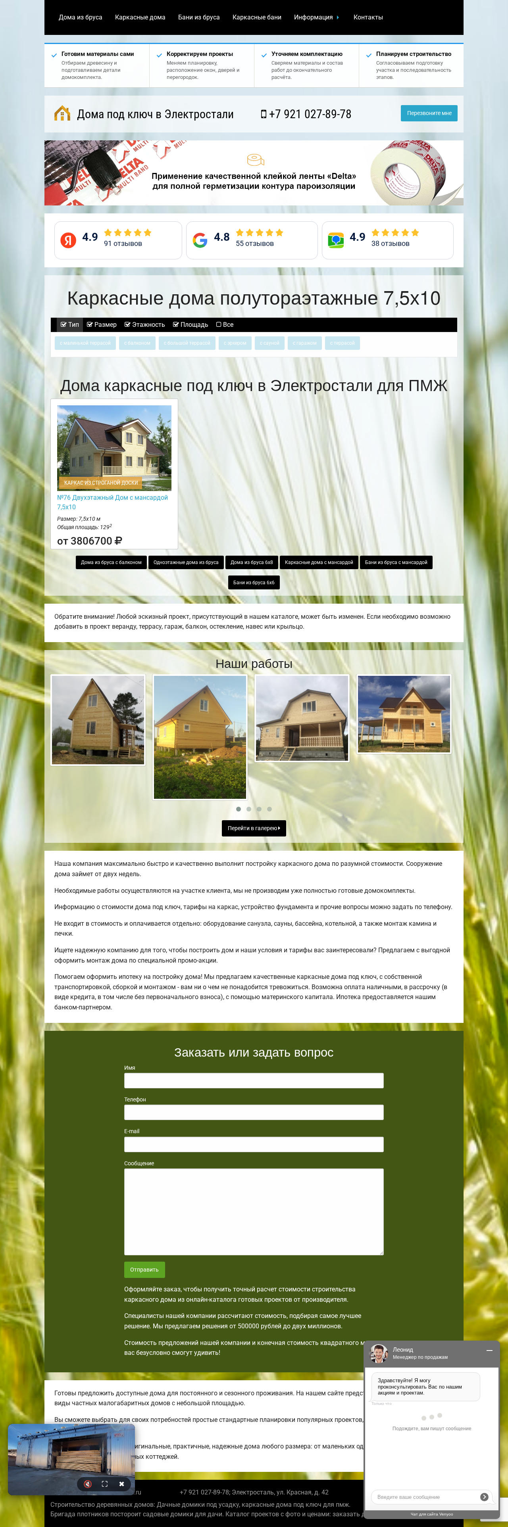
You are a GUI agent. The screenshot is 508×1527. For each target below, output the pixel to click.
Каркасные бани (257, 17)
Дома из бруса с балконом (111, 562)
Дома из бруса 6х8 (252, 562)
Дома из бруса (80, 17)
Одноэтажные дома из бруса (186, 562)
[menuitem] (80, 17)
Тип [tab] (73, 324)
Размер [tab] (105, 324)
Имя (129, 1068)
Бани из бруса (199, 17)
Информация (313, 17)
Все (227, 324)
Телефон (135, 1099)
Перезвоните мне (429, 113)
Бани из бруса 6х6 (254, 582)
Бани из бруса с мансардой (396, 562)
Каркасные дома (140, 17)
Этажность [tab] (148, 324)
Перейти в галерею (253, 828)
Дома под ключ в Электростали (154, 114)
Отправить (144, 1269)
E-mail (131, 1131)
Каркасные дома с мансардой (319, 562)
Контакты (368, 17)
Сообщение (139, 1163)
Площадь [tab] (193, 324)
